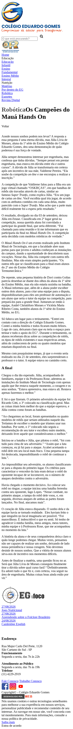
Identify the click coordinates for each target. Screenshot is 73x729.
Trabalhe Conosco (30, 681)
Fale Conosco (10, 681)
